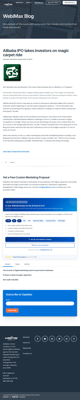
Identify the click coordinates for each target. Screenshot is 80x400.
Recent (7, 264)
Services (26, 337)
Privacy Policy (36, 395)
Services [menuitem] (19, 3)
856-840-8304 (53, 3)
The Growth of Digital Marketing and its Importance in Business (28, 270)
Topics (17, 264)
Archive (27, 264)
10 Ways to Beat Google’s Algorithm (17, 275)
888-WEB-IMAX (8, 381)
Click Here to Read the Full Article (16, 152)
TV (6, 162)
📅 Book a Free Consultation (40, 245)
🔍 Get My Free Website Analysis (40, 239)
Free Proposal (70, 3)
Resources (27, 348)
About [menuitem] (28, 3)
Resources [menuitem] (39, 3)
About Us (26, 343)
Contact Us (27, 353)
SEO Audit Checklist (10, 280)
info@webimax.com (46, 250)
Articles (12, 162)
